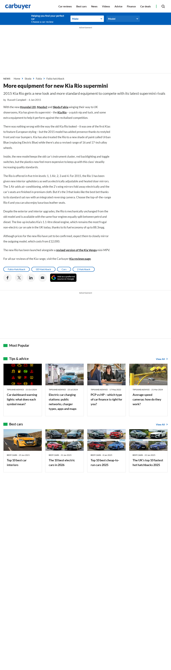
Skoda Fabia (60, 107)
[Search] (163, 6)
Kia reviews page (80, 258)
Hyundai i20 (28, 107)
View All (160, 359)
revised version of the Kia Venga (76, 250)
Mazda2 (42, 107)
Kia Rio (62, 112)
